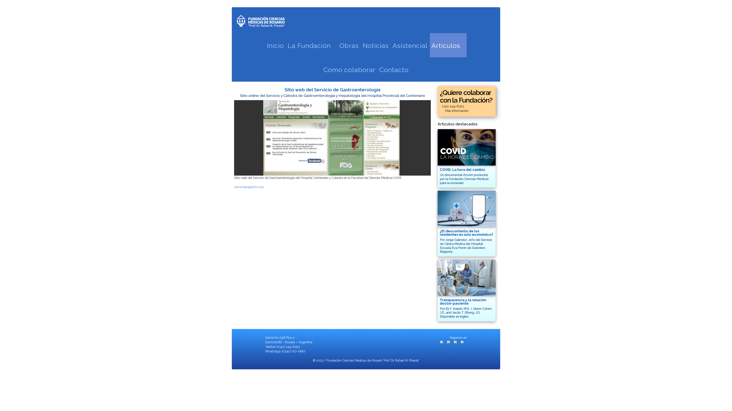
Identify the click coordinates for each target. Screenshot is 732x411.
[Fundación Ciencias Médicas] (260, 20)
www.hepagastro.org (248, 187)
